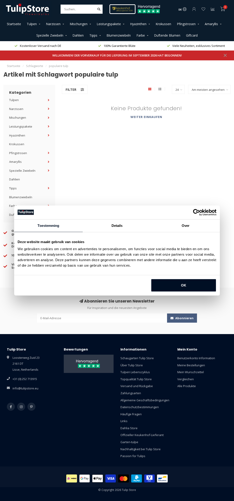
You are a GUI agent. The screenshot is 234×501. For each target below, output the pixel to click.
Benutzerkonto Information (196, 358)
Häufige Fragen (131, 414)
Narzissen (53, 24)
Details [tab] (117, 225)
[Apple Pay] (97, 478)
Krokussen (163, 24)
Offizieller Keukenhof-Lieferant (142, 435)
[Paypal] (136, 478)
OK (183, 285)
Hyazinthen (138, 24)
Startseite (14, 24)
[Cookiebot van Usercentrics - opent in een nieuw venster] (196, 212)
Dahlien (78, 35)
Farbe (140, 35)
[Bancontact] (162, 478)
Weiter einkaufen (146, 117)
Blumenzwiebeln (118, 35)
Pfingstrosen (186, 24)
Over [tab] (185, 225)
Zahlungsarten (130, 393)
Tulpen (32, 24)
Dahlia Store (129, 428)
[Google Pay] (84, 478)
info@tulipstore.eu (25, 388)
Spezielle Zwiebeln (49, 35)
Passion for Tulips (132, 456)
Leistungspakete (109, 24)
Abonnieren (184, 318)
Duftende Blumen (167, 35)
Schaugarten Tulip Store (137, 358)
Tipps (93, 35)
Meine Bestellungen (191, 365)
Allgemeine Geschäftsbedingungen (144, 400)
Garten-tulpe (129, 442)
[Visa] (110, 478)
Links (124, 421)
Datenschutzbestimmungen (139, 407)
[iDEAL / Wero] (71, 478)
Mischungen (79, 24)
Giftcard (192, 35)
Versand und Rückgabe (136, 386)
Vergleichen (185, 379)
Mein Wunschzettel (190, 372)
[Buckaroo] (149, 478)
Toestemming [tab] (48, 225)
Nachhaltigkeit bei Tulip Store (140, 449)
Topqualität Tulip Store (136, 379)
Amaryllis (211, 24)
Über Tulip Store (131, 365)
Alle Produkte (186, 386)
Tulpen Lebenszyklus (135, 372)
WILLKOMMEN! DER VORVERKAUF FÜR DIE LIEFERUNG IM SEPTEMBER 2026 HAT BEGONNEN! (117, 55)
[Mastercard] (123, 478)
